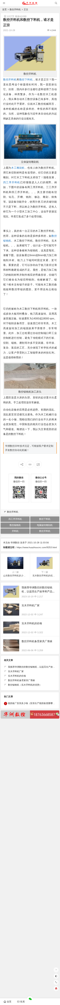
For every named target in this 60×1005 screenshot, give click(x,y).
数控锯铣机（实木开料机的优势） (25, 685)
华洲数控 (15, 542)
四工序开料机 (11, 182)
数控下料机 (26, 79)
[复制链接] (30, 464)
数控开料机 (15, 9)
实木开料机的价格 (32, 623)
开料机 (15, 531)
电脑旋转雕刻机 (45, 525)
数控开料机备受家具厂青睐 (37, 641)
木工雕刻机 (18, 167)
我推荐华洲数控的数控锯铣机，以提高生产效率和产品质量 (38, 591)
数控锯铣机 (15, 525)
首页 (4, 9)
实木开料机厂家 (31, 605)
